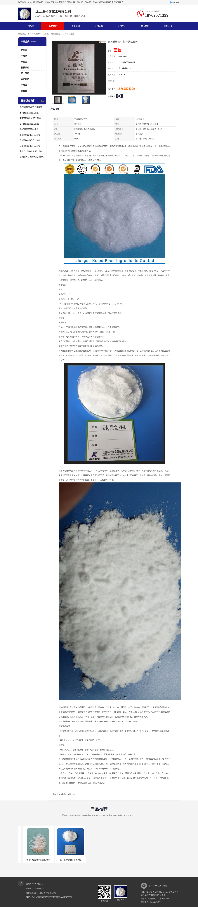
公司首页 (29, 26)
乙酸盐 (46, 34)
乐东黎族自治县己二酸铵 (30, 135)
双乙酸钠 (25, 79)
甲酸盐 (24, 56)
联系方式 (168, 26)
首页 (29, 34)
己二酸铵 (25, 73)
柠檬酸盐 (25, 68)
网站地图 (68, 897)
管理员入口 (59, 897)
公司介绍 (99, 26)
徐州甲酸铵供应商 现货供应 (98, 860)
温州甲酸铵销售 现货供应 (33, 860)
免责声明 (50, 897)
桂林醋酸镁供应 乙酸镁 (29, 113)
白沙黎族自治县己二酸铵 (30, 146)
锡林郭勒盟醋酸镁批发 (29, 129)
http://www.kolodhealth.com (64, 794)
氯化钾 (24, 91)
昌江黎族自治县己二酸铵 (30, 140)
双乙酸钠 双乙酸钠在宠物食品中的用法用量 (32, 157)
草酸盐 (24, 62)
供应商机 (52, 26)
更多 (43, 101)
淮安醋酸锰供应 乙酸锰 (29, 124)
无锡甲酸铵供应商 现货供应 (66, 860)
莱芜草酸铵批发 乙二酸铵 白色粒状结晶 (32, 118)
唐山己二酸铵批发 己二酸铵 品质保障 (32, 151)
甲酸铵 (24, 85)
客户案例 (145, 26)
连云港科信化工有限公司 (36, 893)
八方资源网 (41, 897)
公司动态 (122, 26)
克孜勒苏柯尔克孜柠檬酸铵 (31, 107)
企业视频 (76, 26)
